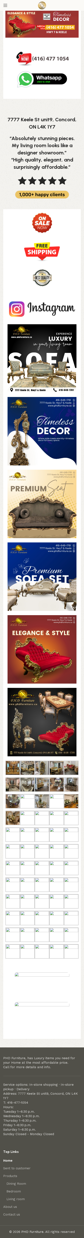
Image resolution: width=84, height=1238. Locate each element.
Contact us (11, 1214)
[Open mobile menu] (5, 5)
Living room (15, 1199)
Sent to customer (17, 1168)
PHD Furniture (32, 1232)
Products (10, 1176)
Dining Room (16, 1184)
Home (7, 1160)
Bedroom (13, 1191)
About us (10, 1207)
